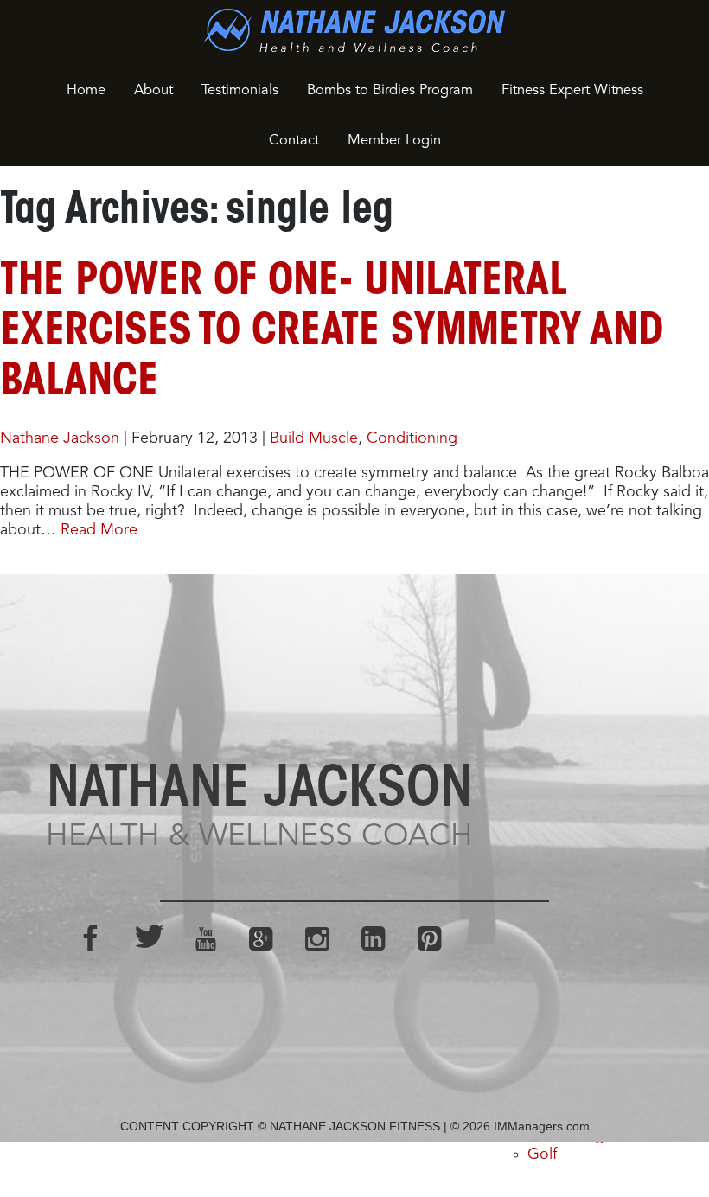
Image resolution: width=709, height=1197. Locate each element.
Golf (542, 1154)
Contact (294, 140)
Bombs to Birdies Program (390, 90)
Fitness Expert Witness (572, 90)
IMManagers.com (542, 1126)
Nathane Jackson (59, 438)
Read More (99, 530)
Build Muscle (314, 438)
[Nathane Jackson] (354, 30)
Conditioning (412, 438)
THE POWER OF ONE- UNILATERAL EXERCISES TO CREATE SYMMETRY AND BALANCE (331, 333)
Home (86, 90)
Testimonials (239, 90)
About (153, 90)
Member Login (394, 140)
